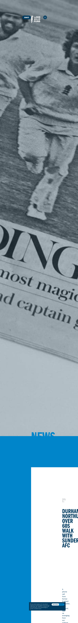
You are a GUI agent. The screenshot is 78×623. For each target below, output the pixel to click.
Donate (26, 17)
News (43, 436)
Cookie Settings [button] (55, 604)
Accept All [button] (61, 604)
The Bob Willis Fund (35, 19)
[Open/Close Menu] (45, 17)
